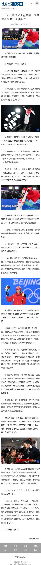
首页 (5, 546)
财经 (36, 546)
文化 (5, 550)
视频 (25, 550)
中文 (17, 557)
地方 (36, 550)
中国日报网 (5, 8)
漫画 (15, 550)
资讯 (25, 546)
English (23, 557)
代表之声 (14, 8)
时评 (15, 546)
